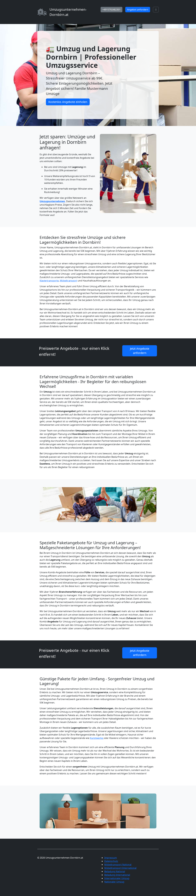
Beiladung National (114, 871)
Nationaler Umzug (114, 881)
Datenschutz (111, 861)
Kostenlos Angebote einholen (67, 102)
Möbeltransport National (117, 864)
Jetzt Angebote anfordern (139, 351)
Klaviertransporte (49, 280)
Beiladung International (117, 874)
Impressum (110, 857)
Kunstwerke (97, 738)
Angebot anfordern (137, 9)
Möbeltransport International (120, 868)
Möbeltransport (68, 280)
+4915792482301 (111, 9)
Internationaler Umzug (116, 878)
